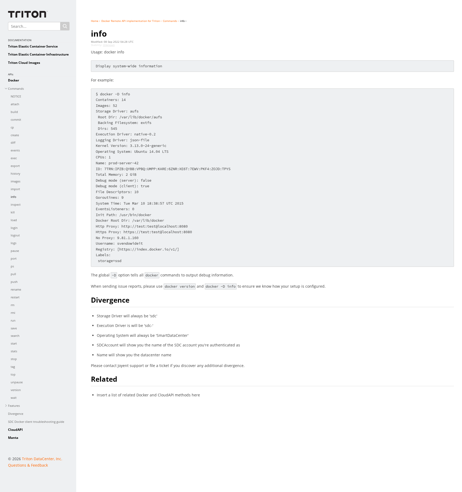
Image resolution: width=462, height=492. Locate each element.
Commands (16, 89)
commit (16, 120)
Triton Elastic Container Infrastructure (38, 54)
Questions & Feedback (28, 465)
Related (104, 379)
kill (13, 212)
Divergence (15, 414)
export (15, 166)
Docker (13, 80)
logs (13, 243)
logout (15, 235)
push (14, 282)
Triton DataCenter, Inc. (42, 458)
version (16, 390)
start (14, 343)
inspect (16, 204)
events (15, 150)
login (14, 228)
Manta (13, 437)
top (13, 374)
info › (183, 21)
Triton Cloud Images (24, 62)
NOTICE (16, 96)
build (14, 112)
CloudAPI (15, 429)
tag (13, 367)
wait (14, 398)
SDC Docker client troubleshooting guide (36, 422)
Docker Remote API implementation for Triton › (131, 21)
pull (13, 274)
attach (15, 104)
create (15, 135)
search (15, 336)
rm (12, 305)
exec (14, 158)
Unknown (109, 45)
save (14, 328)
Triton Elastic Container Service (33, 46)
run (13, 320)
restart (15, 297)
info (13, 197)
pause (15, 251)
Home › (95, 21)
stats (14, 351)
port (14, 258)
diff (13, 142)
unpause (17, 382)
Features (14, 406)
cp (12, 127)
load (14, 220)
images (15, 181)
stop (14, 359)
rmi (13, 313)
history (15, 173)
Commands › (171, 21)
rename (16, 289)
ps (12, 266)
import (15, 189)
